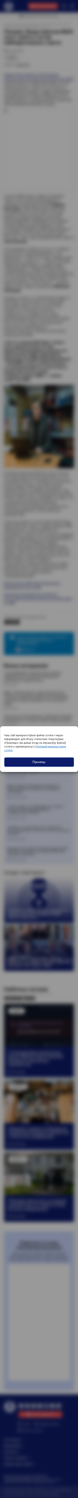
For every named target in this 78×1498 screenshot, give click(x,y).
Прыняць (39, 762)
